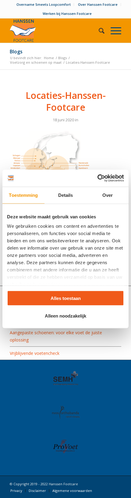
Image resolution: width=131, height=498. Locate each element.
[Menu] (112, 31)
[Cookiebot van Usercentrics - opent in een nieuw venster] (97, 178)
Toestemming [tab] (23, 194)
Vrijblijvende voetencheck (34, 353)
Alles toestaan (66, 298)
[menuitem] (43, 4)
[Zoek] (98, 31)
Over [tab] (107, 194)
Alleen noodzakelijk (65, 315)
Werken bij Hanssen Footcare (67, 13)
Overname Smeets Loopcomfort (43, 4)
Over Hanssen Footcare (98, 4)
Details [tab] (65, 194)
